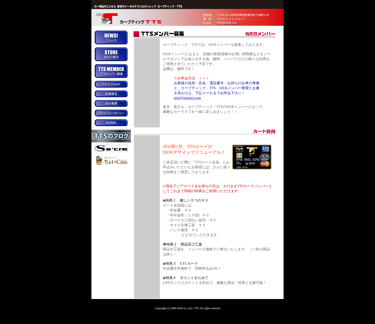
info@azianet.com (187, 98)
